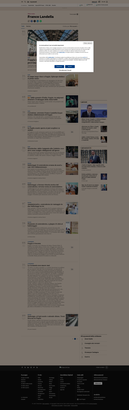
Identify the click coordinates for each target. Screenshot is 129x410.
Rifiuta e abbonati (88, 43)
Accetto (70, 66)
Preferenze (59, 66)
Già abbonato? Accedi (65, 70)
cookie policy (62, 52)
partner (84, 57)
